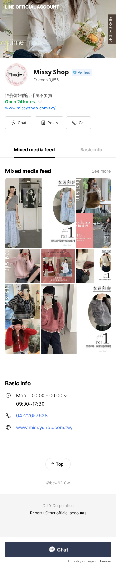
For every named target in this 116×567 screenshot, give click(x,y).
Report (36, 512)
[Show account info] (82, 72)
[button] (49, 122)
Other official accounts (65, 512)
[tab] (34, 150)
